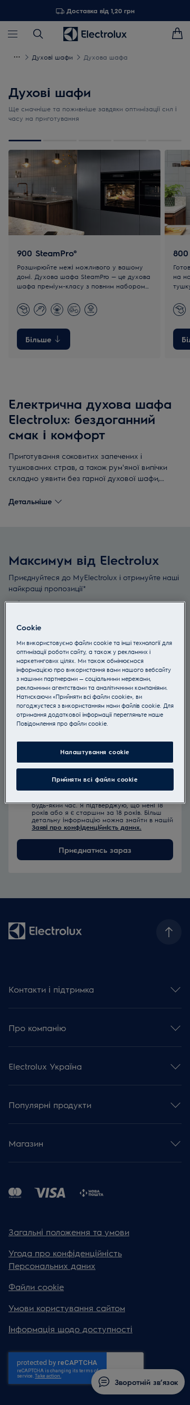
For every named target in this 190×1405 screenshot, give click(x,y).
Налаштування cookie (95, 752)
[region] (95, 702)
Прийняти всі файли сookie (95, 779)
